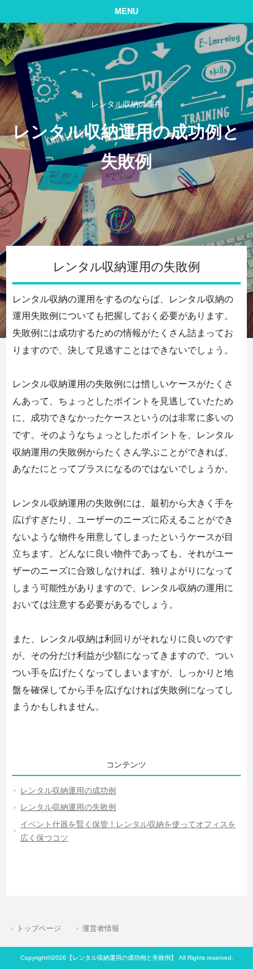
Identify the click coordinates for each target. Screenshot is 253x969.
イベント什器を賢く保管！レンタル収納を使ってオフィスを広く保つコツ (128, 831)
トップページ (39, 928)
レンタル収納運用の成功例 (68, 790)
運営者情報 (100, 928)
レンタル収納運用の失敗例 (68, 807)
